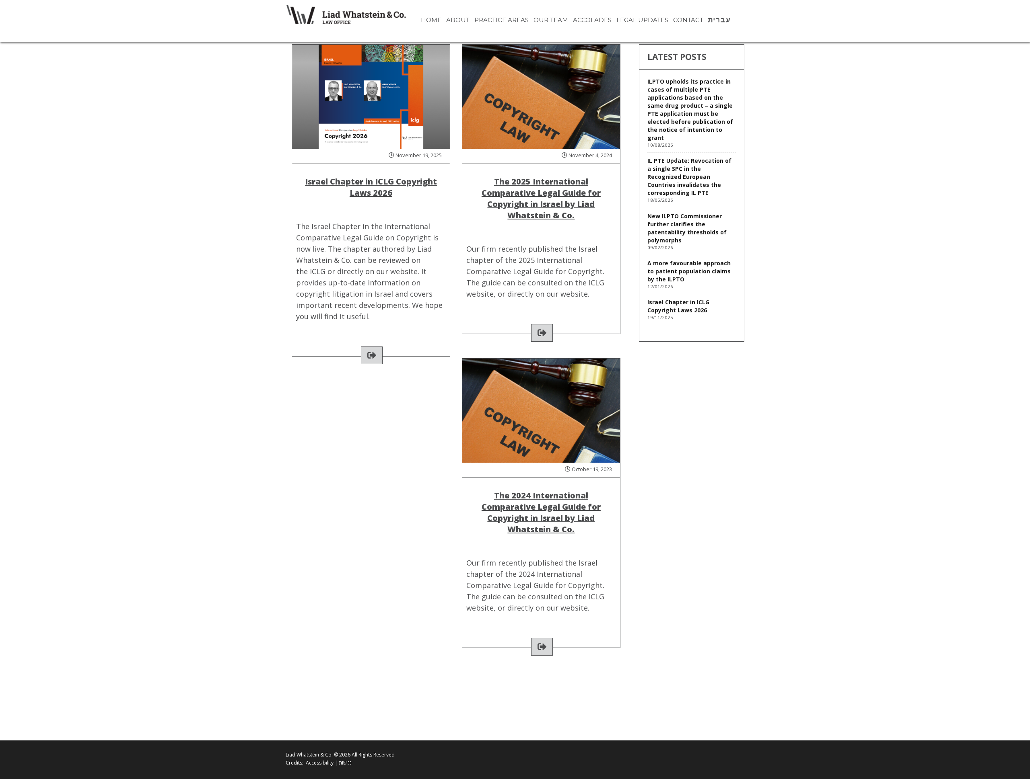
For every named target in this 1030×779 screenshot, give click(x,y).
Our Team (551, 20)
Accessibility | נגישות (329, 762)
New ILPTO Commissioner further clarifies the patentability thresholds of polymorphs (687, 228)
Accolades (592, 20)
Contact (688, 20)
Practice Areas (501, 20)
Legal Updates (642, 20)
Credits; (294, 762)
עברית (719, 20)
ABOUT (458, 20)
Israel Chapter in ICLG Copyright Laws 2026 (678, 306)
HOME (431, 20)
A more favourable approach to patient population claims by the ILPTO (689, 271)
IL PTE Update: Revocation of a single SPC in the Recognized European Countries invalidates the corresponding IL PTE (689, 177)
